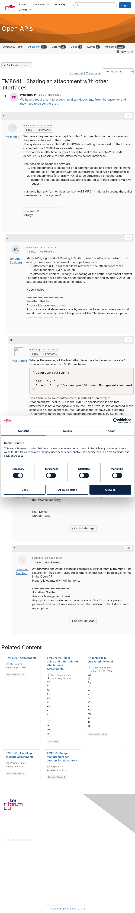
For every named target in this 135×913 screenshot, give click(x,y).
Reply (29, 130)
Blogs (76, 46)
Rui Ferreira (16, 664)
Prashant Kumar (18, 763)
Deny (25, 489)
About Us (9, 889)
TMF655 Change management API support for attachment (62, 756)
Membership (11, 862)
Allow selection (67, 489)
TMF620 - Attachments (21, 657)
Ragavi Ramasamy (101, 667)
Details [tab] (67, 430)
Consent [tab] (23, 430)
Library (58, 46)
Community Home (12, 46)
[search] (77, 5)
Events (92, 46)
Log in (124, 5)
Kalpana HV (57, 766)
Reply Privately (43, 130)
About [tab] (111, 430)
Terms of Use (12, 893)
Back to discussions (18, 65)
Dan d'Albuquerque (61, 675)
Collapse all (93, 73)
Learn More (10, 866)
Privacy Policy (12, 896)
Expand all (76, 73)
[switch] (51, 475)
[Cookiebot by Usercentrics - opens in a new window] (115, 421)
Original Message (83, 528)
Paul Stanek (19, 361)
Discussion (36, 46)
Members (114, 46)
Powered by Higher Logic (67, 909)
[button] (40, 4)
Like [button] (128, 115)
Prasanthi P (12, 137)
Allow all (110, 489)
